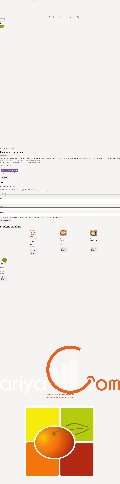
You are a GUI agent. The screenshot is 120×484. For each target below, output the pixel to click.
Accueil (2, 149)
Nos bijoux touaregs (65, 17)
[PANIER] (2, 20)
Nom (2, 206)
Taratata (33, 173)
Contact (90, 17)
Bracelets (9, 149)
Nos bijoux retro (79, 17)
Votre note (3, 193)
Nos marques (42, 17)
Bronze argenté (25, 173)
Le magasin (31, 17)
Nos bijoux (52, 17)
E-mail (2, 212)
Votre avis (3, 198)
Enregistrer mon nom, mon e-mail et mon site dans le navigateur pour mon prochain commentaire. (32, 217)
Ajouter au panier (9, 170)
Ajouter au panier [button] (33, 252)
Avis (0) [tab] (4, 177)
